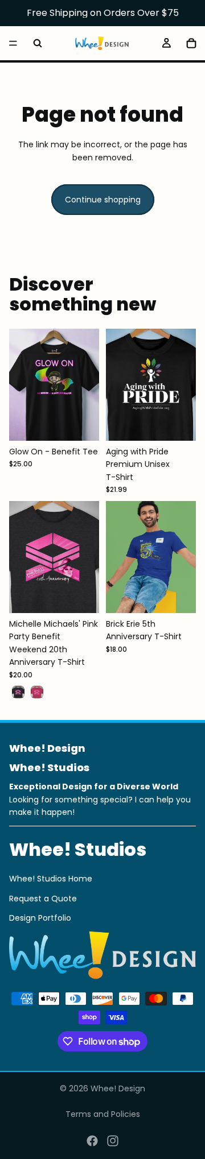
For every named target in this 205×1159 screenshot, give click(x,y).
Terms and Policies (102, 1114)
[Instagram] (113, 1141)
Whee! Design (118, 1088)
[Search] (37, 43)
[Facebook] (92, 1141)
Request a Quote (43, 898)
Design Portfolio (40, 918)
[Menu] (13, 43)
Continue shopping (103, 199)
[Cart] (191, 43)
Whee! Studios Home (50, 878)
